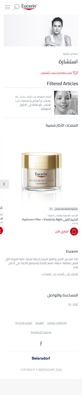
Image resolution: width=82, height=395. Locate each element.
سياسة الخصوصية (41, 332)
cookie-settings (57, 323)
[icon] (41, 343)
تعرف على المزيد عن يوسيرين (59, 274)
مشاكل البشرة (70, 53)
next (4, 184)
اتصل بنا (73, 304)
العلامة (39, 323)
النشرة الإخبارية (23, 323)
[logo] (29, 7)
